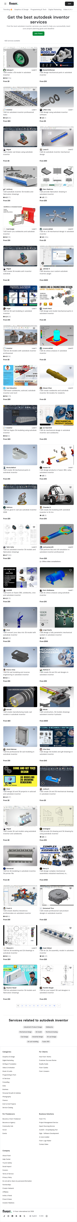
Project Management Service (48, 1122)
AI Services (6, 1078)
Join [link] (69, 4)
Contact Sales (43, 1144)
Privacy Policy (7, 1177)
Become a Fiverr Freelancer (12, 1119)
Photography (7, 1096)
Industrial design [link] (37, 1037)
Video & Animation (9, 1067)
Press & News (7, 1199)
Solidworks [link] (49, 1027)
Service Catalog (8, 1107)
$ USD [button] (41, 1216)
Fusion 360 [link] (45, 1041)
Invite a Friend (7, 1195)
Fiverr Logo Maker (45, 1140)
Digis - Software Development (49, 1133)
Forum (5, 1130)
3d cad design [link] (51, 1037)
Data (4, 1086)
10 (54, 1006)
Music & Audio (7, 1071)
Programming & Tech (38, 9)
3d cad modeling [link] (32, 1041)
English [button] (34, 1216)
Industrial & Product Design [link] (33, 1027)
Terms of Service (8, 1174)
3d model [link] (39, 1032)
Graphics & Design (21, 9)
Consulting (6, 1082)
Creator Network (8, 1188)
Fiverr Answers (44, 1071)
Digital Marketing (54, 9)
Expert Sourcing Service (47, 1126)
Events (5, 1133)
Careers (5, 1170)
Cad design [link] (24, 1037)
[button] (5, 4)
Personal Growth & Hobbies (12, 1093)
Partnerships (7, 1184)
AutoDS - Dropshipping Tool (48, 1130)
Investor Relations (8, 1203)
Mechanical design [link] (25, 1032)
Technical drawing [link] (51, 1032)
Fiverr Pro (42, 1119)
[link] (4, 1216)
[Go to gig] (20, 57)
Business (5, 1089)
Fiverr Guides (43, 1067)
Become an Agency (9, 1122)
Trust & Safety (7, 1163)
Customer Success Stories (47, 1060)
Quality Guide (43, 1064)
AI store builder (44, 1137)
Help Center (7, 1159)
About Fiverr (7, 1155)
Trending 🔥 (7, 9)
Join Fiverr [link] (38, 33)
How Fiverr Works (45, 1057)
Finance (5, 1100)
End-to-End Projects (9, 1104)
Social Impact (7, 1166)
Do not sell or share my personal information (17, 1181)
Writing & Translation (9, 1064)
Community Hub (8, 1126)
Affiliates (5, 1192)
